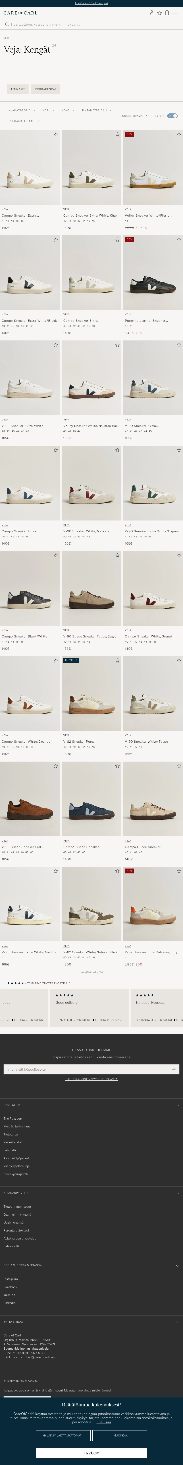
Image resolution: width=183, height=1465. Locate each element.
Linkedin (10, 1303)
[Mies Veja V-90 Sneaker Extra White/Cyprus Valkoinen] (153, 483)
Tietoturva (11, 1134)
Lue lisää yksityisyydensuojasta (91, 1079)
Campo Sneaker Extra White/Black (29, 321)
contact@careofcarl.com (38, 1357)
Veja (7, 38)
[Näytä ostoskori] (167, 12)
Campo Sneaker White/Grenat (149, 636)
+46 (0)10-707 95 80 (30, 1353)
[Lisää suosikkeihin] (55, 135)
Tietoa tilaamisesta (17, 1207)
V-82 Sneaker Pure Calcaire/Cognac (78, 742)
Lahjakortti (11, 1246)
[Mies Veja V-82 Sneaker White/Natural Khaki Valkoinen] (91, 904)
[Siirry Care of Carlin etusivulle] (20, 13)
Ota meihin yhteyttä (17, 1215)
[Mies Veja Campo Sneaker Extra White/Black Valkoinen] (30, 272)
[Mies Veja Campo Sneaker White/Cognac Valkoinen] (30, 693)
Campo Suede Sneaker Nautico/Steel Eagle (81, 847)
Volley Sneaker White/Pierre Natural (147, 215)
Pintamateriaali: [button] (95, 110)
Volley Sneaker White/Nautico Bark (91, 426)
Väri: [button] (46, 110)
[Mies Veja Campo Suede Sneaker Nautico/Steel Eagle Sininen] (91, 799)
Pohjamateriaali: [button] (22, 121)
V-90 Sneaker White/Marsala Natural (86, 531)
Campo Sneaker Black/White (24, 636)
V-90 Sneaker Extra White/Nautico (29, 952)
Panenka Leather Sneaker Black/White (145, 321)
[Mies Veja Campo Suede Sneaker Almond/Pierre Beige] (153, 799)
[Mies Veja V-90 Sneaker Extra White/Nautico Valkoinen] (30, 904)
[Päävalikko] (175, 12)
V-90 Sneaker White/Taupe (146, 742)
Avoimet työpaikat (16, 1158)
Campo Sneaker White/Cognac (26, 742)
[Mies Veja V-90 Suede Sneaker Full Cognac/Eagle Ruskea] (30, 799)
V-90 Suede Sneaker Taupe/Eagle (89, 636)
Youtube (9, 1295)
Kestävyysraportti (16, 1174)
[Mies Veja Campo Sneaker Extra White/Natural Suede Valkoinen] (91, 272)
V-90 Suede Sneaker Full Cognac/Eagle (21, 847)
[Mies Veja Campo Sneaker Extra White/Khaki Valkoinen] (91, 167)
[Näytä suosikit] (159, 13)
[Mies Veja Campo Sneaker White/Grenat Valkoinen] (153, 588)
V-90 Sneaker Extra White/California (140, 426)
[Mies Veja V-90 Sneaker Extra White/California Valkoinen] (153, 377)
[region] (91, 1008)
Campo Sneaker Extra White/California (19, 531)
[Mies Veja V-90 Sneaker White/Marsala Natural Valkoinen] (91, 483)
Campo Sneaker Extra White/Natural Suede (80, 321)
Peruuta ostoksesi (16, 1230)
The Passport (13, 1119)
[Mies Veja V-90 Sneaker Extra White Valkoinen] (30, 377)
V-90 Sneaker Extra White (22, 426)
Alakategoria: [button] (20, 110)
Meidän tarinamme (17, 1126)
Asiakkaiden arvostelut (20, 1238)
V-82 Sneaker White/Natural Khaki (91, 952)
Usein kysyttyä (14, 1223)
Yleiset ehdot (13, 1142)
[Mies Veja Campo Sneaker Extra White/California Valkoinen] (30, 483)
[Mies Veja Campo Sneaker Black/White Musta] (30, 588)
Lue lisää (104, 1422)
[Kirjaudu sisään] (151, 13)
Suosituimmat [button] (133, 115)
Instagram (11, 1279)
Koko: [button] (66, 110)
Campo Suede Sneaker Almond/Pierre (143, 847)
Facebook (10, 1287)
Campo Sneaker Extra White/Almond (19, 215)
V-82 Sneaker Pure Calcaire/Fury (151, 952)
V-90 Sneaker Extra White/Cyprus (152, 531)
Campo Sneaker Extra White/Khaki (91, 215)
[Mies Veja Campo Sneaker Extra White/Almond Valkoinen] (30, 167)
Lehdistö (10, 1150)
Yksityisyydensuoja (17, 1166)
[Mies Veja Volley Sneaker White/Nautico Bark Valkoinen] (91, 377)
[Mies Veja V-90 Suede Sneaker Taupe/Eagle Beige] (91, 588)
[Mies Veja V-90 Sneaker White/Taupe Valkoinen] (153, 693)
